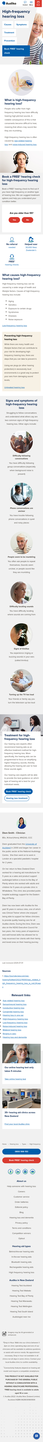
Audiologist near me (21, 1316)
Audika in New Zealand (21, 1280)
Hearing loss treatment (17, 798)
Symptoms (21, 24)
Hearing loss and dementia (15, 1037)
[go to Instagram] (25, 1172)
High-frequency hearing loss (15, 1018)
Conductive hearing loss (13, 1007)
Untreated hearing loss (14, 387)
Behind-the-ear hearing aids (21, 1251)
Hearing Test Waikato (21, 1290)
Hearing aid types (21, 1246)
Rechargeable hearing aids (21, 1267)
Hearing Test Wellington (21, 1306)
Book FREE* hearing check (18, 791)
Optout (21, 1238)
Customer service (21, 1196)
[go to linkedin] (17, 1172)
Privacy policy (21, 1222)
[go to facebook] (10, 1172)
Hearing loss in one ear (13, 1015)
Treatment (9, 32)
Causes (7, 24)
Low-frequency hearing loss (14, 325)
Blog (21, 1212)
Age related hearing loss (14, 1000)
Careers (21, 1191)
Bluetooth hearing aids (21, 1262)
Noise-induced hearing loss (15, 1026)
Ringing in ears (9, 1033)
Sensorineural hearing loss (14, 1004)
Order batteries (21, 1201)
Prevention (9, 40)
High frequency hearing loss (21, 1272)
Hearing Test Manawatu (21, 1301)
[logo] (9, 3)
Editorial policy (21, 1207)
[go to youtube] (32, 1172)
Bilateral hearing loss (12, 1029)
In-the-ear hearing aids (22, 1256)
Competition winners (21, 1233)
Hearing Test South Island (21, 1311)
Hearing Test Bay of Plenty (21, 1295)
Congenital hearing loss (13, 1011)
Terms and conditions (21, 1228)
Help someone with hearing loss (21, 1186)
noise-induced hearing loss (24, 144)
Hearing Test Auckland (21, 1285)
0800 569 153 (21, 1151)
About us (21, 1181)
